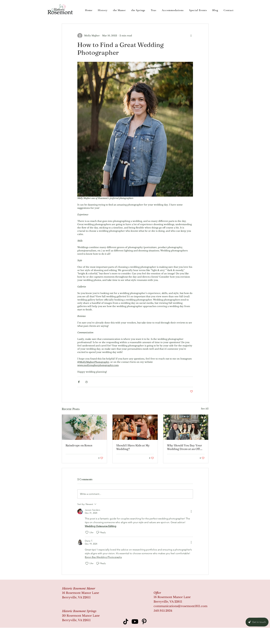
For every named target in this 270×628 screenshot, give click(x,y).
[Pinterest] (144, 621)
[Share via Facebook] (78, 381)
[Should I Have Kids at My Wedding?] (135, 427)
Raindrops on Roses (79, 445)
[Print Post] (86, 381)
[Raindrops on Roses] (84, 427)
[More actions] (191, 35)
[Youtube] (135, 621)
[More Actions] (191, 511)
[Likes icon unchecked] (87, 532)
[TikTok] (126, 621)
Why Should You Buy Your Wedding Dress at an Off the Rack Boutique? (184, 447)
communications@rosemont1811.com (180, 606)
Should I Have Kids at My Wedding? (133, 447)
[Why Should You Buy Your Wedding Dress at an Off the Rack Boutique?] (185, 427)
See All (205, 408)
